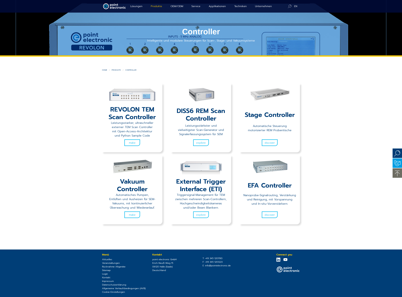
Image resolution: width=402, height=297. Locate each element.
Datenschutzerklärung (114, 284)
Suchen (397, 153)
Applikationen (217, 6)
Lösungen (136, 6)
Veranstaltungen (111, 263)
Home (104, 70)
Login (105, 274)
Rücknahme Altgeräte (113, 266)
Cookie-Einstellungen (113, 292)
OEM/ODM (177, 6)
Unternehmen (263, 6)
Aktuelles (107, 259)
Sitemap (106, 270)
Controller (130, 70)
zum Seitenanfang (397, 173)
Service (195, 6)
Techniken (240, 6)
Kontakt (106, 277)
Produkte (156, 6)
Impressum (108, 281)
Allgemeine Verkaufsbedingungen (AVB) (124, 288)
